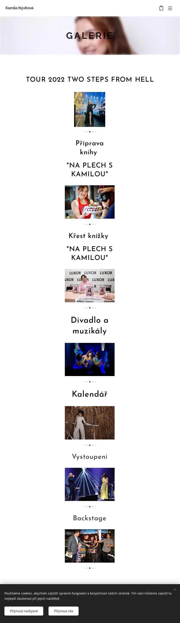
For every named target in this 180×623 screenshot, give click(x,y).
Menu (170, 8)
